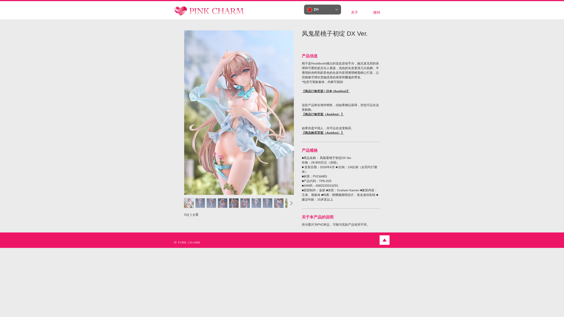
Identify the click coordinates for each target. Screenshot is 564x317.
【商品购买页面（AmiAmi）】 (323, 133)
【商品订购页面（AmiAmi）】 (323, 114)
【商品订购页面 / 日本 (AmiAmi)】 (326, 91)
